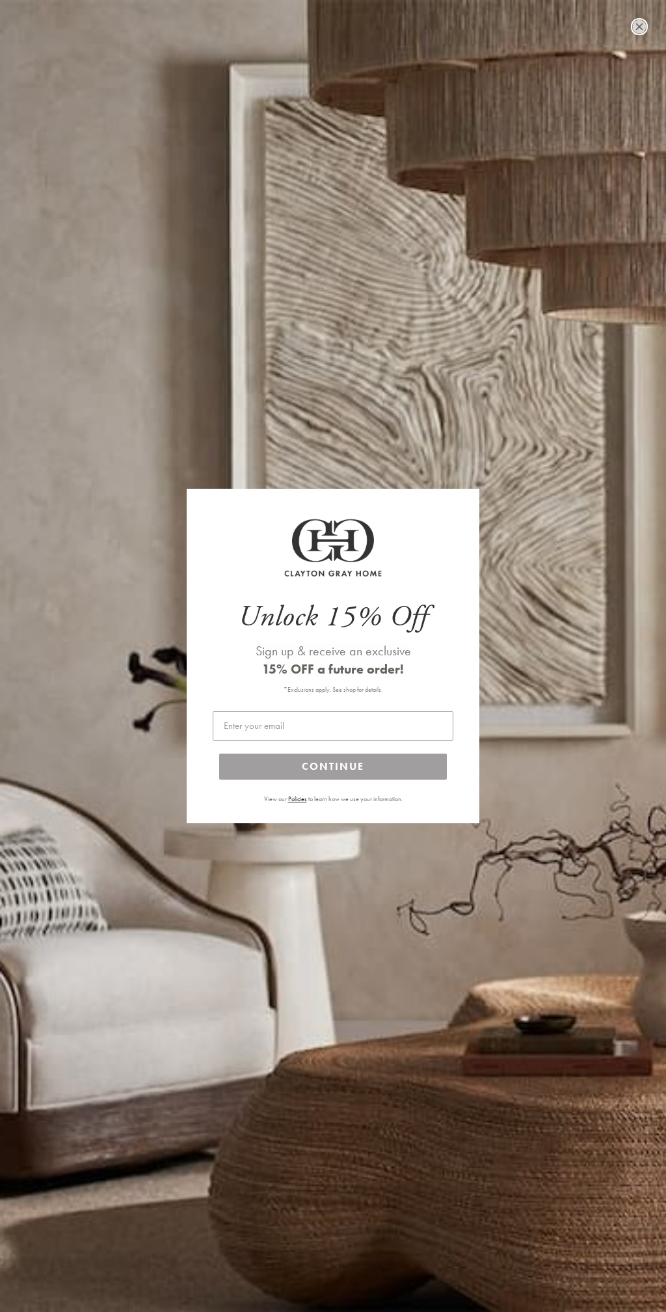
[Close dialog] (639, 27)
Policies (297, 799)
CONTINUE (333, 766)
